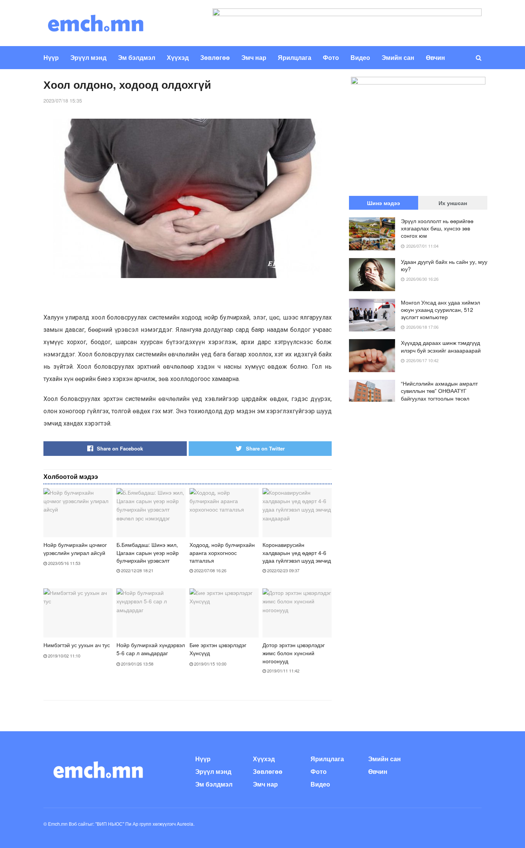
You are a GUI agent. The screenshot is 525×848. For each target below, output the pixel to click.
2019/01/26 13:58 (136, 664)
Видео (360, 57)
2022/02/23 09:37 (282, 570)
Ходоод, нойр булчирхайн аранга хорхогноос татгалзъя (222, 552)
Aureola (185, 823)
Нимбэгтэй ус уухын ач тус (76, 645)
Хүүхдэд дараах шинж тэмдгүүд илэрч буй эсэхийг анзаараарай (441, 346)
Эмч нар (253, 57)
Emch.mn (58, 823)
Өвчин (435, 57)
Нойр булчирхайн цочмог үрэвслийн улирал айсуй (75, 548)
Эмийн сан (398, 57)
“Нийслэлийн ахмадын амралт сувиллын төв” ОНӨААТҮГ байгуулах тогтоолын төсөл (439, 390)
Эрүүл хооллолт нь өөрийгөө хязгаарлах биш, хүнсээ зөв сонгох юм (437, 228)
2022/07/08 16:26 (209, 570)
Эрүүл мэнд (88, 57)
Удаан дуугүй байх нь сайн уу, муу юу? (444, 265)
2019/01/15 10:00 (209, 664)
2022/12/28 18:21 (136, 570)
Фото (331, 57)
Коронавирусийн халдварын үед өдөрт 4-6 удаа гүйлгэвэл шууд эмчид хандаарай (296, 556)
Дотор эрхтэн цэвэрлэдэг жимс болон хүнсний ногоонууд (293, 652)
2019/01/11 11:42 (282, 670)
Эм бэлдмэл (136, 57)
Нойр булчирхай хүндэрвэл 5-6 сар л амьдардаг (150, 649)
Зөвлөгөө (215, 57)
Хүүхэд (178, 57)
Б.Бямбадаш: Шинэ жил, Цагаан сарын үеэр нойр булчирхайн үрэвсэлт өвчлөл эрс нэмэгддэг (147, 556)
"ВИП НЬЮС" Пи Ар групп (123, 823)
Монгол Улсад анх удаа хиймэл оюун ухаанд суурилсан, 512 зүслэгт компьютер (440, 309)
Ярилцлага (294, 57)
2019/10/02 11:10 (63, 656)
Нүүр (51, 57)
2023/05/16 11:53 (63, 563)
